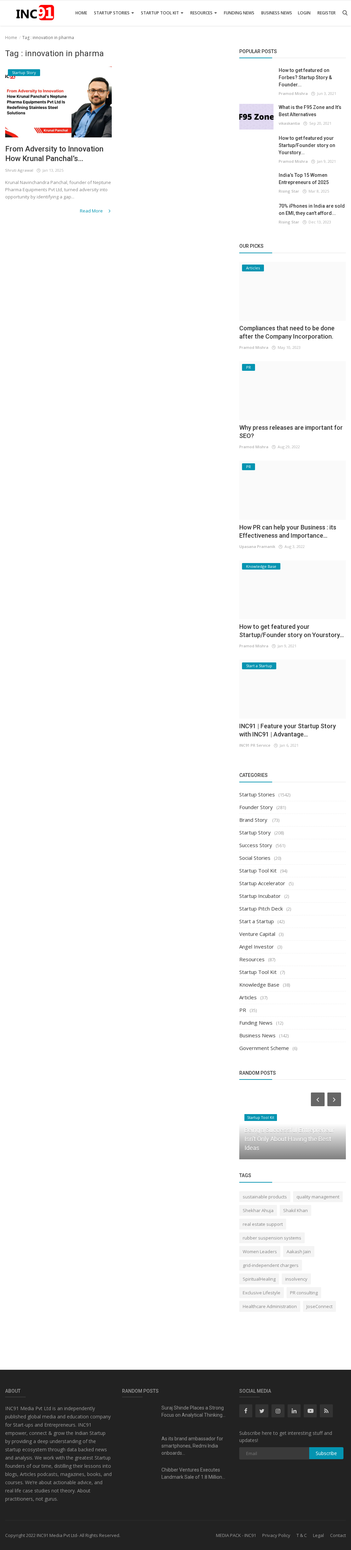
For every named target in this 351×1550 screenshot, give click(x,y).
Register (326, 13)
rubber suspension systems (272, 1238)
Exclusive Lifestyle (261, 1293)
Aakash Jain (299, 1251)
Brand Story (254, 819)
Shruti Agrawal (19, 170)
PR (242, 1009)
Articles (248, 997)
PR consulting (304, 1293)
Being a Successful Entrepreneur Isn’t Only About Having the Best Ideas (289, 1138)
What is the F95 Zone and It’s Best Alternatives (310, 111)
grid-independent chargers (271, 1265)
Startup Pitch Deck (261, 908)
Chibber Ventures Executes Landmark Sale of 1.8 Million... (193, 1473)
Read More (92, 211)
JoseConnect (319, 1306)
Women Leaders (260, 1251)
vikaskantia (289, 123)
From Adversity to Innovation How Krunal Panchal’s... (54, 154)
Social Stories (254, 857)
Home (81, 13)
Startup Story (255, 832)
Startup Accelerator (262, 883)
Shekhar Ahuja (258, 1210)
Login (304, 13)
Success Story (255, 845)
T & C (301, 1535)
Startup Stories (112, 13)
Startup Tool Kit (160, 13)
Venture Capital (257, 933)
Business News (276, 13)
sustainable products (265, 1197)
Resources (202, 13)
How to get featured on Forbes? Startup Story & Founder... (305, 77)
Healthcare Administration (270, 1306)
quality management (317, 1197)
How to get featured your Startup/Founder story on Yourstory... (307, 145)
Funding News (239, 13)
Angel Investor (256, 946)
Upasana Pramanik (257, 546)
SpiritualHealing (259, 1279)
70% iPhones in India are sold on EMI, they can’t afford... (312, 209)
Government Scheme (264, 1048)
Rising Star (289, 191)
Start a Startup (256, 921)
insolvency (296, 1279)
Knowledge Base (259, 984)
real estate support (263, 1224)
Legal (318, 1535)
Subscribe (326, 1453)
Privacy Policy (276, 1535)
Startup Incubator (260, 895)
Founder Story (256, 807)
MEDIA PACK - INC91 (236, 1535)
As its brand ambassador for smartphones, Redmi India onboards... (192, 1446)
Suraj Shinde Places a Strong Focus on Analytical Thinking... (193, 1411)
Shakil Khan (295, 1210)
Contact (338, 1535)
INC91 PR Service (254, 745)
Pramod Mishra (293, 93)
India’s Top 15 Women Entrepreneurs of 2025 (304, 178)
